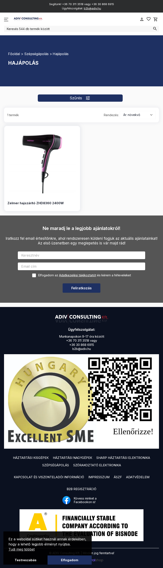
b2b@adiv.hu (92, 8)
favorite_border (148, 19)
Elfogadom (69, 560)
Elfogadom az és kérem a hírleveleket (84, 275)
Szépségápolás (36, 54)
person (141, 19)
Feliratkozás (81, 288)
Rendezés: (111, 115)
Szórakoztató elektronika (97, 465)
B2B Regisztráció (81, 489)
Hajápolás (61, 54)
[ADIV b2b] (81, 319)
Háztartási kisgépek (31, 458)
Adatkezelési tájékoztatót (77, 275)
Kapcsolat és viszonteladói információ (49, 477)
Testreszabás (26, 560)
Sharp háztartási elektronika (123, 458)
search (155, 28)
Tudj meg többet (21, 549)
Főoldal (14, 54)
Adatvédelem (137, 477)
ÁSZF (118, 477)
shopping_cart (155, 19)
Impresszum (99, 477)
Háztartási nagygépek (72, 458)
